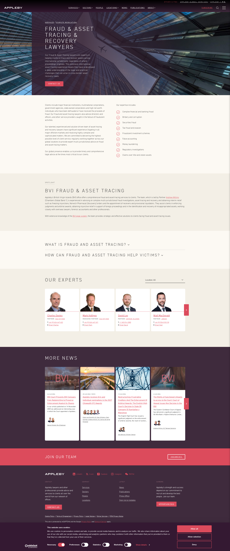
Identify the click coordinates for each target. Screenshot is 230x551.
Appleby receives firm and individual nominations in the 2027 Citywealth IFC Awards (97, 400)
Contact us (54, 84)
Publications (124, 491)
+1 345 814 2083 (125, 322)
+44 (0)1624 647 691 (91, 322)
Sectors (85, 491)
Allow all (194, 529)
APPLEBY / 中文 (218, 2)
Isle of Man (60, 319)
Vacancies (176, 457)
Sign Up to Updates (127, 500)
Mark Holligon (90, 315)
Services (49, 22)
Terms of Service (100, 522)
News (121, 487)
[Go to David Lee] (133, 300)
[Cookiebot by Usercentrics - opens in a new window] (31, 546)
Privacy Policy (78, 516)
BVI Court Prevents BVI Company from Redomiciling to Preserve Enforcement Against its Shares (61, 400)
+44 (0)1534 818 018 (162, 322)
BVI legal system (80, 216)
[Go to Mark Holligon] (97, 300)
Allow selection (194, 537)
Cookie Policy (49, 516)
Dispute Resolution (66, 22)
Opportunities (166, 504)
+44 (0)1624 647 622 (56, 322)
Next (186, 310)
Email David (124, 325)
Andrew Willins (172, 197)
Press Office (124, 496)
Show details (141, 545)
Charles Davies (55, 315)
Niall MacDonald (161, 315)
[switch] (84, 545)
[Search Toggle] (217, 8)
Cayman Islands (132, 319)
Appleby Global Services (194, 2)
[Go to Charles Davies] (62, 300)
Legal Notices (90, 516)
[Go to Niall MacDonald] (168, 300)
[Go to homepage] (13, 8)
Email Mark (88, 325)
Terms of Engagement (64, 516)
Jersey (164, 319)
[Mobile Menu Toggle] (224, 8)
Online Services (102, 516)
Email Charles (54, 325)
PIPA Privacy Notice (116, 516)
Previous (43, 310)
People (85, 496)
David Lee (123, 315)
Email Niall (159, 325)
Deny (194, 545)
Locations (86, 500)
